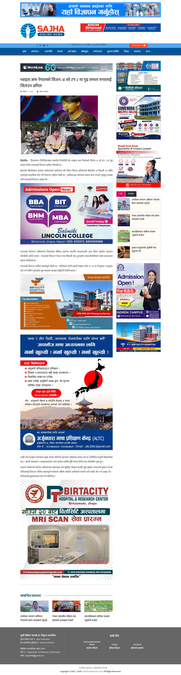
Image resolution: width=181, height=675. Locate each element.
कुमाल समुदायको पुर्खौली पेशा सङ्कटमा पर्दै (144, 249)
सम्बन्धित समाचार (30, 596)
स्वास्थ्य (137, 52)
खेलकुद (84, 52)
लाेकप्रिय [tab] (131, 193)
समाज (60, 52)
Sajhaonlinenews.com (92, 671)
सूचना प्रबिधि (113, 52)
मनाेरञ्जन (97, 52)
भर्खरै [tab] (121, 193)
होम (24, 52)
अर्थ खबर (72, 52)
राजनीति (48, 52)
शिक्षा (126, 52)
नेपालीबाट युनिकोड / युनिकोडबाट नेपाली (93, 668)
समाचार (35, 52)
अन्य (148, 52)
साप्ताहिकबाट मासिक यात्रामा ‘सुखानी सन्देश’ (96, 618)
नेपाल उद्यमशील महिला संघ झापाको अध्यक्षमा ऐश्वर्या (64, 618)
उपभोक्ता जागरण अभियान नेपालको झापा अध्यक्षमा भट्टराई (33, 618)
